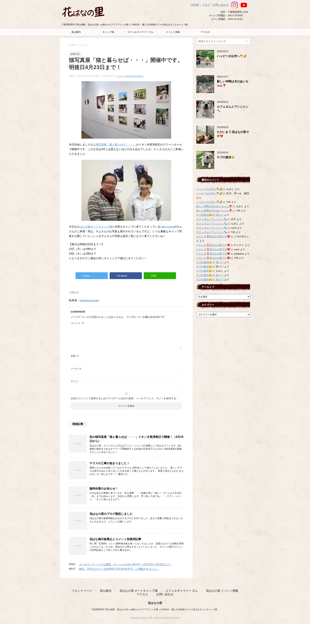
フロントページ (82, 590)
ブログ (206, 4)
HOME (195, 4)
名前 (75, 355)
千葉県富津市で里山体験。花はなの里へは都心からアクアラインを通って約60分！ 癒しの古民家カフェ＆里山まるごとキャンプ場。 (155, 609)
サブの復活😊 (226, 157)
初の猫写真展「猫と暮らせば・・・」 (113, 144)
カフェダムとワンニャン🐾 (211, 219)
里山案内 (76, 32)
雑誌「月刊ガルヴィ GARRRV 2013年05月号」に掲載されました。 (119, 568)
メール (76, 368)
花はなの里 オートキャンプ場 (138, 590)
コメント (77, 323)
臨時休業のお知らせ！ (104, 488)
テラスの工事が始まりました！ (110, 463)
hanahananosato (89, 300)
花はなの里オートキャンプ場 (94, 226)
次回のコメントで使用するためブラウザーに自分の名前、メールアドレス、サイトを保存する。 (125, 398)
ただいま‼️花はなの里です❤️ (213, 236)
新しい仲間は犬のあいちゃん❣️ (214, 206)
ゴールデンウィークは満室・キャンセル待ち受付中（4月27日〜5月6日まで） (125, 564)
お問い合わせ (221, 4)
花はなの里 (155, 602)
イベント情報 (173, 32)
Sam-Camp (167, 226)
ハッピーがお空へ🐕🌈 (232, 56)
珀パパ (219, 214)
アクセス (205, 32)
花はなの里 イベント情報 (222, 590)
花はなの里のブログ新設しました (111, 513)
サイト (74, 381)
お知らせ (74, 292)
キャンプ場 (108, 32)
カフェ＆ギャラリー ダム (140, 32)
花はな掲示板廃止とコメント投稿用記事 (115, 539)
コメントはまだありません (131, 76)
